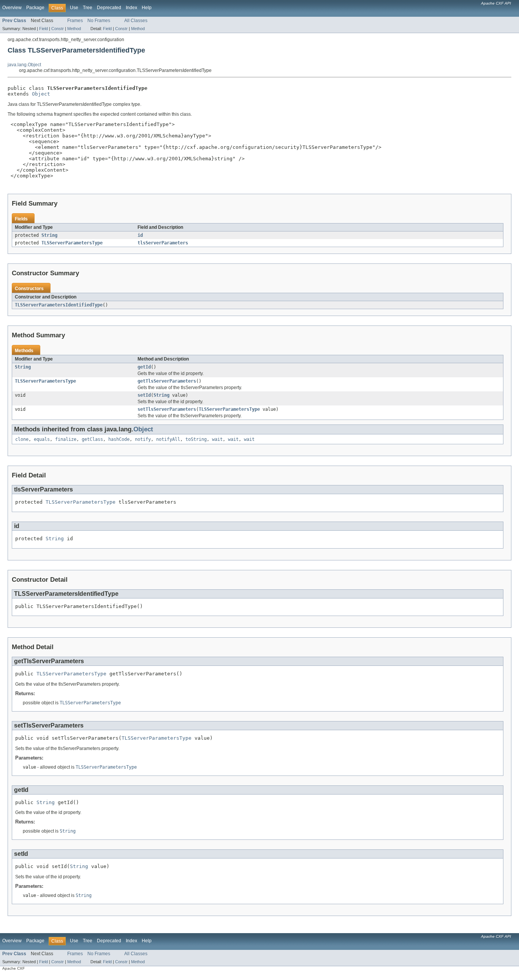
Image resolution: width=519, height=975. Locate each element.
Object (41, 94)
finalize (65, 439)
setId (144, 395)
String (49, 235)
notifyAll (168, 439)
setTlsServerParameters (167, 409)
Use (74, 7)
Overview (12, 7)
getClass (92, 439)
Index (131, 7)
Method (74, 28)
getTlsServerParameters (167, 381)
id (140, 235)
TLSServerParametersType (72, 243)
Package (35, 7)
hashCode (119, 439)
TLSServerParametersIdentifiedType (59, 305)
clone (21, 439)
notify (143, 439)
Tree (87, 7)
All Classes (135, 20)
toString (196, 439)
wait (217, 439)
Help (147, 7)
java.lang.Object (24, 64)
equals (42, 439)
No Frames (98, 20)
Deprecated (109, 7)
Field (43, 28)
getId (144, 367)
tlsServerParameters (163, 243)
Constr (57, 28)
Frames (75, 20)
